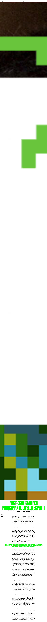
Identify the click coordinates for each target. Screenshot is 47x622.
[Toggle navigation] (45, 1)
